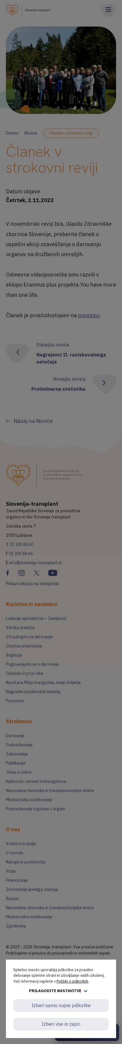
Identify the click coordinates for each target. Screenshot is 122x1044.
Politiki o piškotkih (72, 981)
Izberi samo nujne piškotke (61, 1005)
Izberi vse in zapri (61, 1024)
